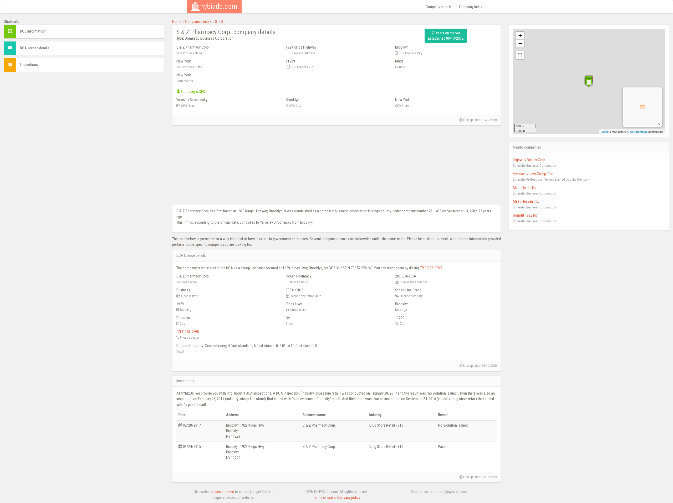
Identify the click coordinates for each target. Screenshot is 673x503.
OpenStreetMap (637, 131)
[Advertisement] (84, 112)
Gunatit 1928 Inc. (525, 215)
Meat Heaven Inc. (526, 201)
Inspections (29, 64)
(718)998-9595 (431, 268)
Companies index (198, 21)
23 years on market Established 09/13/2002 (445, 35)
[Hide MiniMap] (658, 123)
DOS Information (32, 31)
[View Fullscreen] (520, 55)
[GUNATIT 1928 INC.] (589, 82)
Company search (438, 6)
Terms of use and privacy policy (336, 497)
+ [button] (520, 35)
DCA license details (34, 48)
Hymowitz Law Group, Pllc (533, 173)
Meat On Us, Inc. (525, 187)
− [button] (520, 43)
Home (176, 21)
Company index (470, 6)
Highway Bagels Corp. (529, 160)
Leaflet (605, 131)
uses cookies (223, 491)
